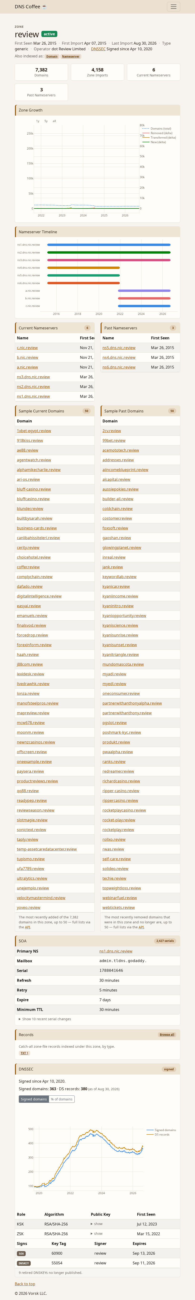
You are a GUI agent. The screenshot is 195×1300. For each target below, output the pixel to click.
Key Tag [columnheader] (59, 1243)
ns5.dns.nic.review (119, 347)
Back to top (25, 1283)
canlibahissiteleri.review (38, 537)
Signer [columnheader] (100, 1243)
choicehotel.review (34, 557)
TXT (24, 1053)
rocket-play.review (118, 820)
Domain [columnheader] (24, 421)
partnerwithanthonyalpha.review (132, 703)
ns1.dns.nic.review (33, 396)
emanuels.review (32, 615)
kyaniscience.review (120, 625)
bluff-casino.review (34, 489)
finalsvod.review (31, 625)
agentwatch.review (34, 460)
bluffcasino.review (33, 498)
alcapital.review (116, 479)
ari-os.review (28, 479)
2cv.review (111, 430)
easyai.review (29, 605)
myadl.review (114, 674)
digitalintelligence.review (39, 596)
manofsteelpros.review (37, 703)
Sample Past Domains (124, 411)
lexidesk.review (30, 674)
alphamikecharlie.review (39, 469)
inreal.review (114, 557)
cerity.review (28, 547)
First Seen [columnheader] (160, 338)
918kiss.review (30, 440)
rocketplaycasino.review (124, 810)
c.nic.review (27, 347)
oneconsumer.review (121, 693)
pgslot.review (114, 722)
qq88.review (28, 790)
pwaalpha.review (117, 751)
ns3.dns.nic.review (33, 376)
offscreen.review (32, 751)
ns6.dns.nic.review (119, 367)
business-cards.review (37, 528)
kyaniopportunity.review (124, 615)
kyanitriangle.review (120, 654)
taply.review (27, 839)
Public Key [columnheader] (100, 1214)
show (98, 1223)
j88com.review (30, 664)
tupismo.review (31, 858)
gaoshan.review (116, 537)
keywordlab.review (119, 576)
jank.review (112, 567)
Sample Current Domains (41, 411)
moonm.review (30, 732)
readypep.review (32, 800)
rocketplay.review (118, 829)
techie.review (114, 878)
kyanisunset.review (119, 644)
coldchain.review (117, 508)
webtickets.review (118, 907)
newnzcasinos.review (36, 742)
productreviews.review (37, 781)
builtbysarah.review (34, 518)
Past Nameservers (120, 328)
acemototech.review (120, 450)
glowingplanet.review (121, 547)
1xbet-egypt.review (34, 430)
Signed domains (34, 1099)
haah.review (28, 654)
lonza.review (28, 693)
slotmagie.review (32, 820)
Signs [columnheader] (22, 1243)
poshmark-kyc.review (121, 732)
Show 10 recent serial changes (46, 1019)
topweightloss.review (121, 888)
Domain (52, 56)
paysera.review (30, 771)
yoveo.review (28, 907)
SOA (22, 941)
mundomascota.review (123, 664)
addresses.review (118, 460)
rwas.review (113, 849)
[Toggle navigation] (173, 6)
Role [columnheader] (21, 1214)
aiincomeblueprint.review (125, 469)
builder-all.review (117, 498)
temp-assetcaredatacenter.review (47, 849)
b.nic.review (27, 357)
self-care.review (116, 858)
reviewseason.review (35, 810)
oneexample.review (34, 761)
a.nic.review (27, 367)
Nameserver (70, 56)
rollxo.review (114, 839)
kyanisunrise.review (120, 635)
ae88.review (27, 450)
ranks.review (114, 761)
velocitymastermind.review (41, 897)
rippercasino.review (120, 800)
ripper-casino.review (120, 790)
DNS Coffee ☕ (31, 6)
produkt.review (116, 742)
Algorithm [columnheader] (54, 1214)
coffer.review (28, 567)
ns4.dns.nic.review (119, 357)
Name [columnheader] (22, 338)
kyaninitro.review (118, 605)
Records (26, 1034)
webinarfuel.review (119, 897)
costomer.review (117, 518)
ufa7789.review (30, 868)
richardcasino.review (121, 781)
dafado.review (30, 586)
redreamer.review (118, 771)
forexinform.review (34, 644)
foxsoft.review (115, 528)
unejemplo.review (33, 888)
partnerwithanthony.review (127, 712)
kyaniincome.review (120, 596)
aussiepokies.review (120, 489)
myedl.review (114, 683)
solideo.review (115, 868)
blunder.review (30, 508)
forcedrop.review (32, 635)
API (27, 927)
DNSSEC (98, 48)
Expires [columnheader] (139, 1243)
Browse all (167, 1035)
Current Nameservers (38, 328)
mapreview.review (33, 712)
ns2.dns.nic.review (33, 386)
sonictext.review (31, 829)
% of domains (62, 1099)
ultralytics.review (32, 878)
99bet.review (114, 440)
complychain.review (35, 576)
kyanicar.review (116, 586)
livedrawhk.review (33, 683)
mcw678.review (31, 722)
